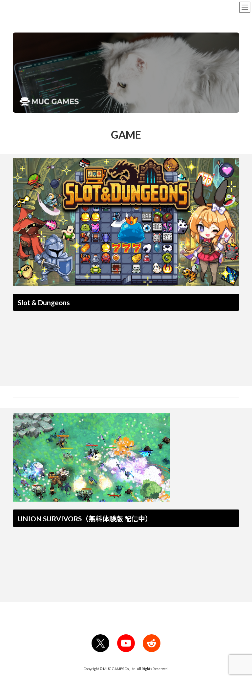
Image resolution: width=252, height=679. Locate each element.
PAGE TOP (240, 651)
